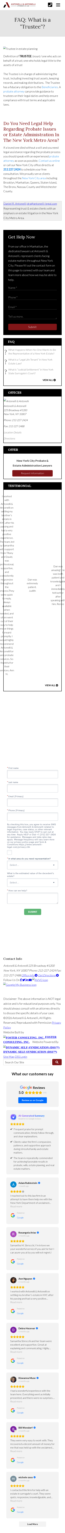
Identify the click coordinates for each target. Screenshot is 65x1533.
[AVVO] (40, 980)
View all (48, 380)
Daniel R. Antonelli (15, 203)
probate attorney (13, 91)
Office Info (28, 975)
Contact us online (49, 160)
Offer (13, 450)
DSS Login (21, 1056)
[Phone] (50, 4)
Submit (32, 327)
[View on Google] (13, 1184)
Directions (9, 438)
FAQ (11, 342)
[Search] (57, 1062)
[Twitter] (24, 980)
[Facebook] (21, 980)
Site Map (8, 1056)
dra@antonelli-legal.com (42, 203)
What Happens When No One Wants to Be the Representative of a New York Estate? (31, 352)
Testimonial (19, 486)
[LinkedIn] (27, 980)
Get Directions (47, 975)
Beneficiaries (50, 87)
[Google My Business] (19, 984)
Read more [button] (16, 1206)
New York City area (34, 178)
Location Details (12, 432)
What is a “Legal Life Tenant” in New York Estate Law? (29, 361)
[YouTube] (30, 980)
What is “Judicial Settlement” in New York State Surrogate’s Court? (29, 371)
